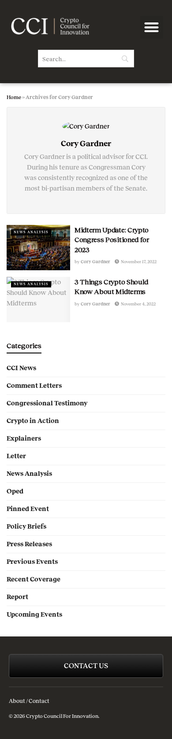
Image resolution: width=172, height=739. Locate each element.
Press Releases (29, 544)
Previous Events (32, 561)
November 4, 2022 (138, 303)
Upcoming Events (34, 614)
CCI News (21, 367)
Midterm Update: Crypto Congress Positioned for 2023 (112, 239)
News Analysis (31, 232)
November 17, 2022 (138, 261)
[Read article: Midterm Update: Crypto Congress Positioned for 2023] (38, 247)
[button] (152, 27)
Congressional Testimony (47, 403)
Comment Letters (34, 385)
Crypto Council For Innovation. (62, 716)
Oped (15, 491)
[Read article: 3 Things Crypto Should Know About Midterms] (38, 299)
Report (17, 596)
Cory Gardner (95, 261)
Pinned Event (28, 508)
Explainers (24, 438)
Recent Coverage (33, 579)
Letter (16, 456)
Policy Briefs (26, 526)
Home (14, 97)
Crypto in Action (33, 420)
